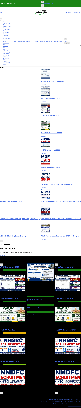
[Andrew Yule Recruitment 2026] (33, 78)
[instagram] (1, 12)
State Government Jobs (6, 58)
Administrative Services (52, 399)
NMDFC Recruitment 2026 (38, 167)
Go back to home (4, 255)
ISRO (4, 49)
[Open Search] (65, 39)
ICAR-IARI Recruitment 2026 (48, 3)
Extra (4, 41)
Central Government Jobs (6, 32)
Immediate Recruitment (52, 43)
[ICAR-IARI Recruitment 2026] (33, 129)
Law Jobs (5, 50)
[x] (2, 12)
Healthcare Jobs (58, 41)
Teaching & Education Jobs (40, 43)
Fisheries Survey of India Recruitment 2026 (45, 184)
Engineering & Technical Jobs (47, 41)
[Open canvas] (1, 18)
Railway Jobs (6, 55)
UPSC (4, 64)
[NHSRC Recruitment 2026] (33, 147)
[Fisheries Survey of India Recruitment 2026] (33, 181)
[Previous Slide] (42, 2)
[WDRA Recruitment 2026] (33, 95)
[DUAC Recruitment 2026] (33, 112)
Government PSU (7, 364)
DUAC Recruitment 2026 (38, 116)
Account (5, 21)
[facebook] (0, 12)
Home (15, 41)
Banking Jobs (6, 29)
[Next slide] (42, 5)
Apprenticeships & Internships (66, 399)
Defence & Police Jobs (34, 41)
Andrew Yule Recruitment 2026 (40, 81)
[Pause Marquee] (1, 241)
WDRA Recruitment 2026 (38, 98)
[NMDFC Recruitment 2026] (33, 164)
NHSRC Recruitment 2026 (38, 150)
